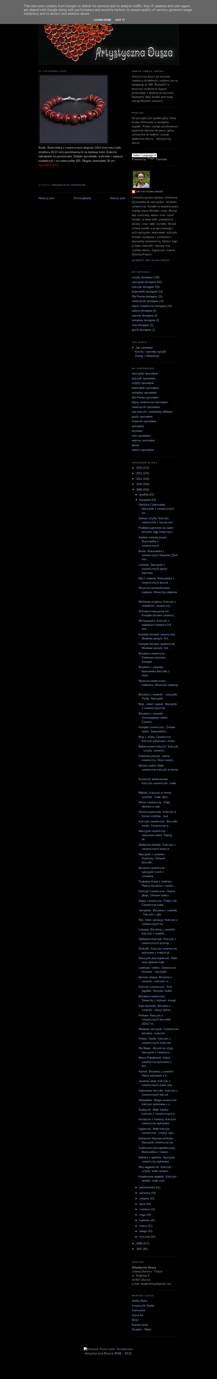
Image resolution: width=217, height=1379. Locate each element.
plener (135, 445)
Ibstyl (135, 1319)
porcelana (138, 426)
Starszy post (117, 198)
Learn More (102, 19)
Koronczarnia (140, 1324)
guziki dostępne (141, 329)
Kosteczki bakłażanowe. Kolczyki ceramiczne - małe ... (157, 783)
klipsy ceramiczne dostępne (149, 306)
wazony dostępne (142, 315)
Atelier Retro (139, 1300)
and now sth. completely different (152, 411)
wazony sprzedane (143, 440)
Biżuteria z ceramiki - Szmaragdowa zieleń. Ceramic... (153, 717)
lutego (143, 1231)
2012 (139, 473)
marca (143, 1225)
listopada (145, 499)
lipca (142, 1204)
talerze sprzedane (143, 450)
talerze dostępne (142, 310)
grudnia (144, 494)
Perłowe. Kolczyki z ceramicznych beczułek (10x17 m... (155, 1019)
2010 (139, 484)
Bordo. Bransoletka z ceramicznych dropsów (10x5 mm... (158, 555)
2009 (139, 489)
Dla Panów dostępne (144, 296)
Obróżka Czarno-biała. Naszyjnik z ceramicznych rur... (156, 509)
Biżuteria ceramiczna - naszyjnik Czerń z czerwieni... (152, 872)
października (147, 1187)
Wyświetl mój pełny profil (151, 260)
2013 (139, 467)
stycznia (145, 1236)
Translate (161, 159)
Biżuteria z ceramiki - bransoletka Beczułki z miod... (154, 671)
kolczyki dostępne (143, 286)
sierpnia (144, 1198)
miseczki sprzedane (144, 421)
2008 (139, 1243)
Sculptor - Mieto (141, 1329)
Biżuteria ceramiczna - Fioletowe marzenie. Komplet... (152, 657)
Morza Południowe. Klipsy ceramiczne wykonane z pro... (155, 1062)
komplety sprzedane (144, 392)
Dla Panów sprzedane (145, 397)
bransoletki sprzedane (69, 185)
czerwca (144, 1209)
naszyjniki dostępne (144, 282)
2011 (139, 478)
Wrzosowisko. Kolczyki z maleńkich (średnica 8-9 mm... (155, 625)
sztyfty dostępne (142, 277)
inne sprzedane (141, 435)
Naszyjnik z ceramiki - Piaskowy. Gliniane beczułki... (152, 858)
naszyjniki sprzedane (145, 373)
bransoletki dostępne (144, 291)
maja (142, 1214)
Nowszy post (46, 198)
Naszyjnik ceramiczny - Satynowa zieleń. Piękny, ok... (156, 835)
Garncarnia (138, 1310)
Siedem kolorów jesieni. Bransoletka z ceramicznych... (153, 541)
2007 (139, 1249)
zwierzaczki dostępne (145, 301)
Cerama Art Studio (143, 1305)
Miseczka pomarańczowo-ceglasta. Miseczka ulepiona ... (158, 592)
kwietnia (144, 1220)
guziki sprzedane (142, 416)
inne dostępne (140, 325)
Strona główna (82, 198)
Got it (120, 19)
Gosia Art (137, 1315)
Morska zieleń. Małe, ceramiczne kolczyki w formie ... (158, 769)
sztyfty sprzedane (143, 383)
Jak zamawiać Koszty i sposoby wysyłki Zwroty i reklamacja (150, 351)
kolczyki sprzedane (144, 378)
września (145, 1193)
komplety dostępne (143, 320)
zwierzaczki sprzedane (146, 407)
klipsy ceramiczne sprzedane (150, 402)
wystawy (137, 430)
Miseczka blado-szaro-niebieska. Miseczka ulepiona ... (158, 685)
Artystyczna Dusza (149, 191)
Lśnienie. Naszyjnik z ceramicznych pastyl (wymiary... (153, 569)
